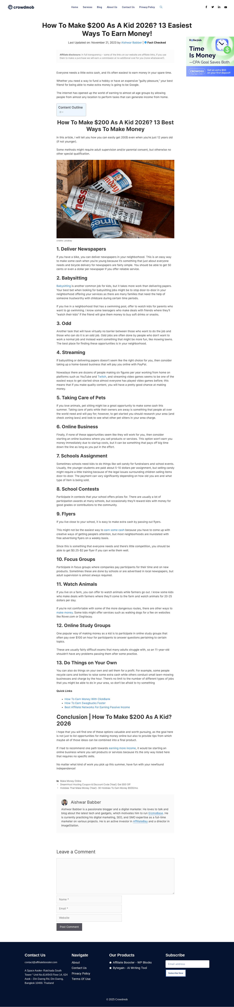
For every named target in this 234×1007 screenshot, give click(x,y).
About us (112, 7)
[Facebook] (206, 7)
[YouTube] (225, 7)
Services (87, 7)
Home (74, 7)
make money (65, 612)
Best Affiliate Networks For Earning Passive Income (97, 707)
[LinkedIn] (219, 7)
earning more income (122, 748)
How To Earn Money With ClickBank (88, 699)
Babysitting (64, 286)
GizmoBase (155, 813)
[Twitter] (213, 7)
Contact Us (128, 7)
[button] (161, 7)
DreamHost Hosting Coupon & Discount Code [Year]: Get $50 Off (95, 784)
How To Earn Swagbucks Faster (85, 703)
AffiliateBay (140, 821)
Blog (99, 7)
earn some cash (114, 530)
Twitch (102, 376)
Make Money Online (70, 781)
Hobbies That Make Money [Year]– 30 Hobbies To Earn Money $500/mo (99, 788)
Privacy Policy (147, 7)
